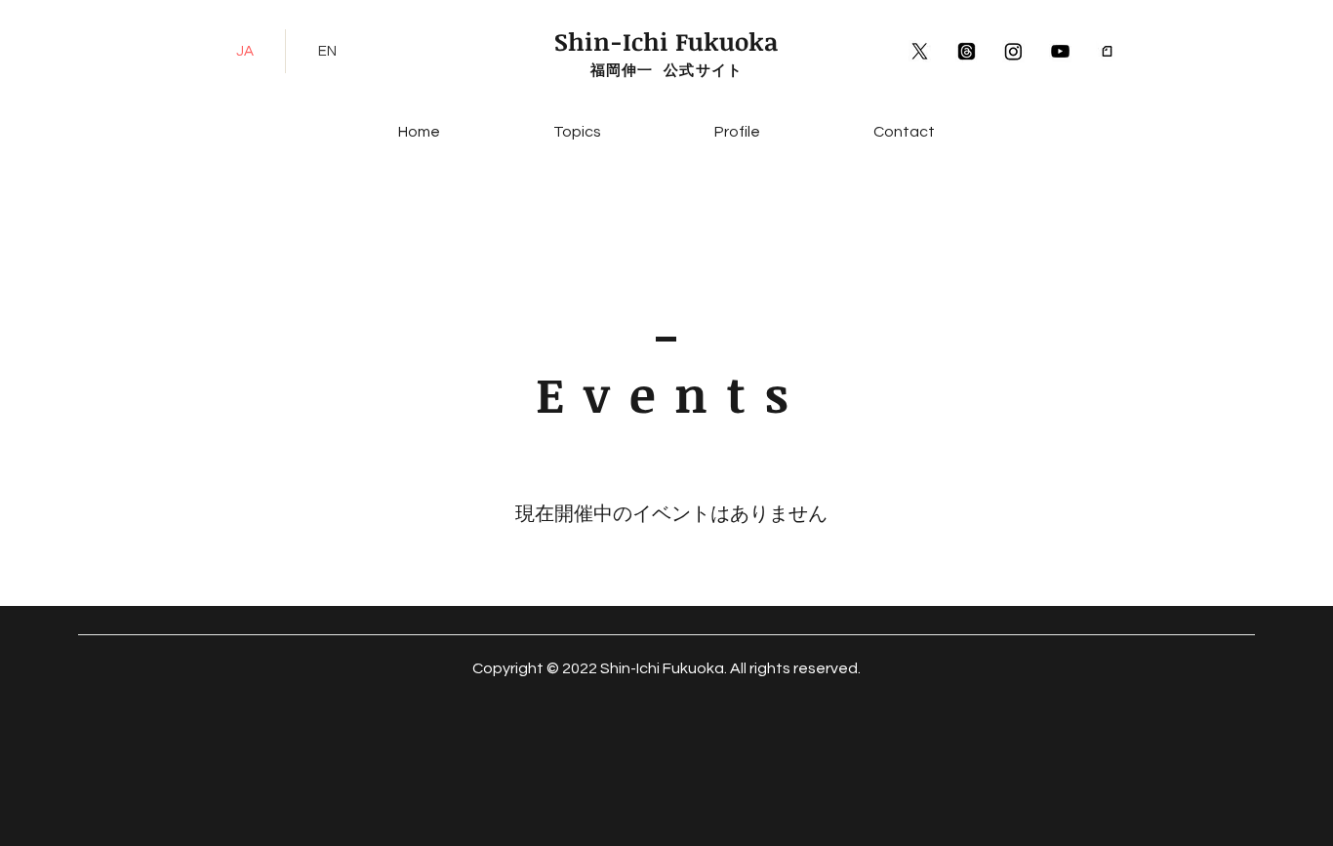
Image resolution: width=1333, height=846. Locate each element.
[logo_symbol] (1107, 51)
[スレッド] (966, 51)
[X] (920, 51)
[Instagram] (1013, 51)
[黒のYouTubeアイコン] (1060, 51)
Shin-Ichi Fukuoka (666, 41)
